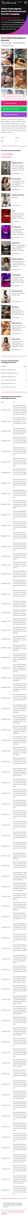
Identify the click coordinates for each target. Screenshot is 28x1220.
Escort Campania (7, 154)
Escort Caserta (7, 157)
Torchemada (9, 2)
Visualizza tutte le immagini (14, 96)
